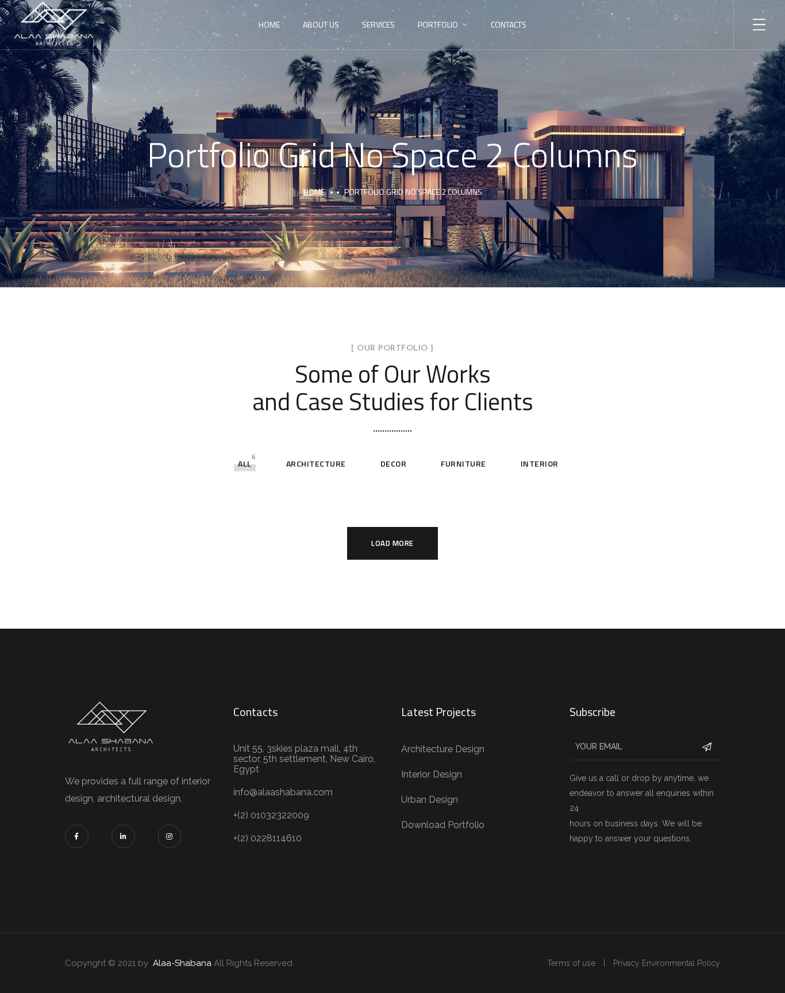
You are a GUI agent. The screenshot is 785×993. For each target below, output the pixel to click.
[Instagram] (170, 836)
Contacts (508, 24)
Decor (393, 463)
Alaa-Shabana (182, 963)
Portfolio (438, 24)
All (245, 463)
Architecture (316, 463)
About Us (321, 24)
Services (378, 24)
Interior (540, 463)
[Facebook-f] (76, 836)
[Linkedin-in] (123, 836)
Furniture (463, 463)
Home (269, 24)
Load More (392, 543)
